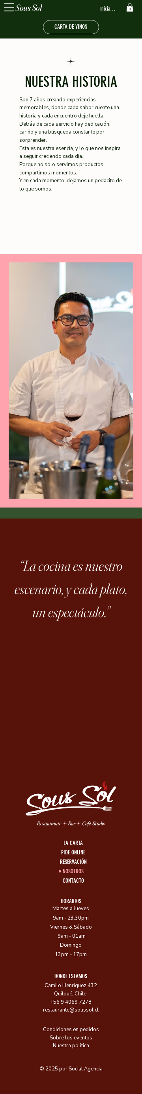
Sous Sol (28, 7)
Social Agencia (86, 1068)
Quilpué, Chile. (71, 993)
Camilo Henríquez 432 (71, 985)
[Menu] (9, 7)
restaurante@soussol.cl (71, 1009)
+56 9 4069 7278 (71, 1002)
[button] (129, 7)
